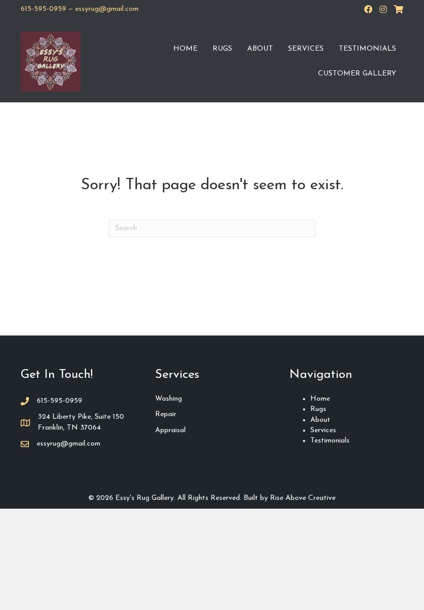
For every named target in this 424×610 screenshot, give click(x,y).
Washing (168, 399)
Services (306, 49)
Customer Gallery (357, 74)
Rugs (222, 49)
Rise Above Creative (303, 498)
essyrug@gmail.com (107, 9)
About (260, 49)
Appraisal (170, 430)
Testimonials (367, 49)
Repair (165, 414)
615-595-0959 (43, 9)
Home (185, 49)
